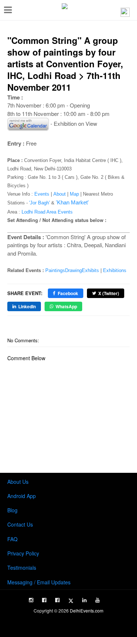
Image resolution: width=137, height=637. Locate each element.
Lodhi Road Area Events (47, 212)
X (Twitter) (108, 293)
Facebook (68, 293)
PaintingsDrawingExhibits (72, 270)
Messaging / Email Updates (39, 582)
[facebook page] (44, 600)
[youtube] (97, 600)
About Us (17, 481)
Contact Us (20, 524)
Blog (12, 510)
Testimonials (21, 567)
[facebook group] (57, 600)
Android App (21, 496)
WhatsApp (66, 306)
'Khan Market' (72, 202)
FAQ (12, 539)
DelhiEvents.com (86, 610)
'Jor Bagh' (39, 203)
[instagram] (31, 600)
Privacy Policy (23, 553)
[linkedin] (84, 600)
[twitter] (70, 600)
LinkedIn (27, 306)
